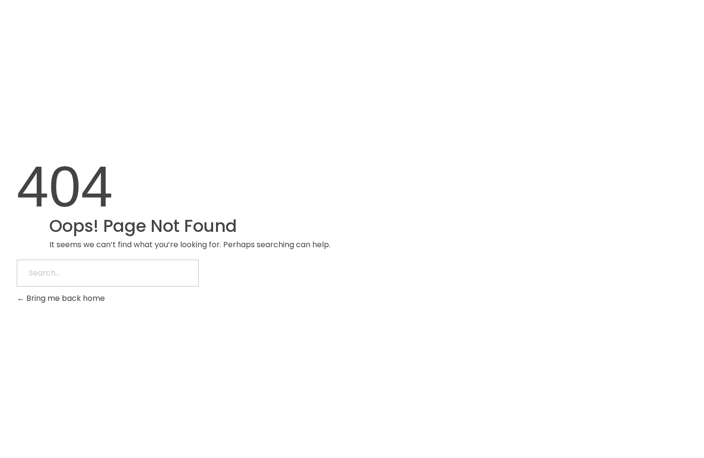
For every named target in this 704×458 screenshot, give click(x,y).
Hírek (639, 26)
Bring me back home (64, 298)
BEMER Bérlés (527, 26)
